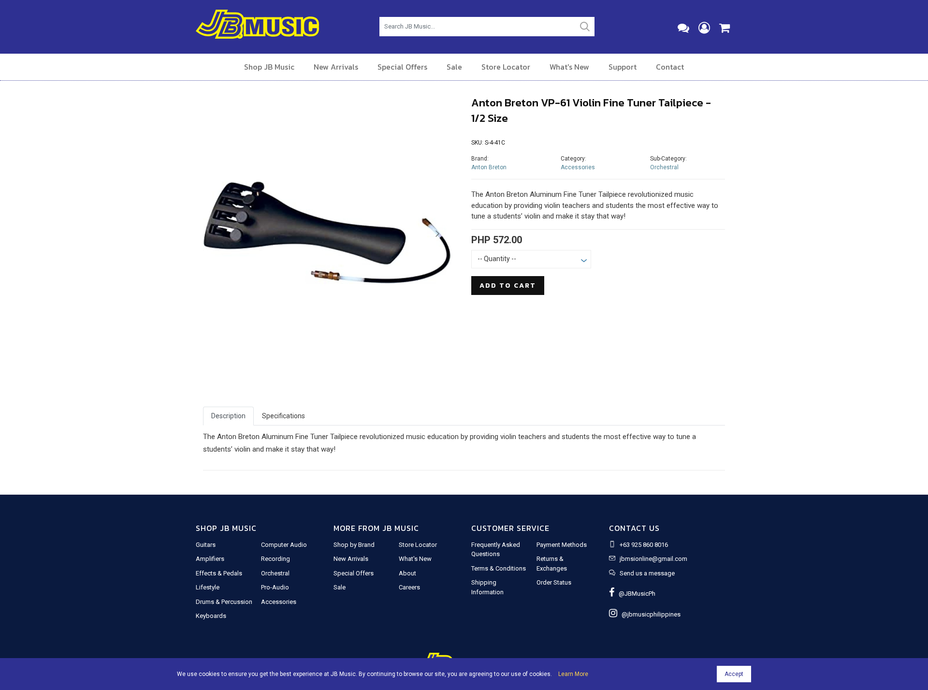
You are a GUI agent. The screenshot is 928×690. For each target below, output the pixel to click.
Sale (454, 67)
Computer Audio (284, 544)
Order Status (553, 582)
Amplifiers (210, 558)
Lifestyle (207, 587)
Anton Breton (489, 167)
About (407, 573)
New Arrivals (336, 67)
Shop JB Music (269, 67)
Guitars (206, 544)
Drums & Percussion (224, 601)
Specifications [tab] (283, 416)
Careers (409, 587)
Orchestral (664, 167)
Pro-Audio (275, 587)
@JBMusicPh (634, 593)
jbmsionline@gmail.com (653, 558)
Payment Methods (561, 544)
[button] (222, 234)
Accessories (578, 167)
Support (623, 67)
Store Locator (505, 67)
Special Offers (402, 67)
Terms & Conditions (498, 568)
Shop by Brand (354, 544)
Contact (670, 67)
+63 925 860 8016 (644, 544)
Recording (275, 558)
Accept (734, 674)
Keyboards (211, 615)
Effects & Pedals (219, 573)
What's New (569, 67)
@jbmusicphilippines (649, 614)
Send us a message (647, 573)
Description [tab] (228, 416)
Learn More (573, 674)
